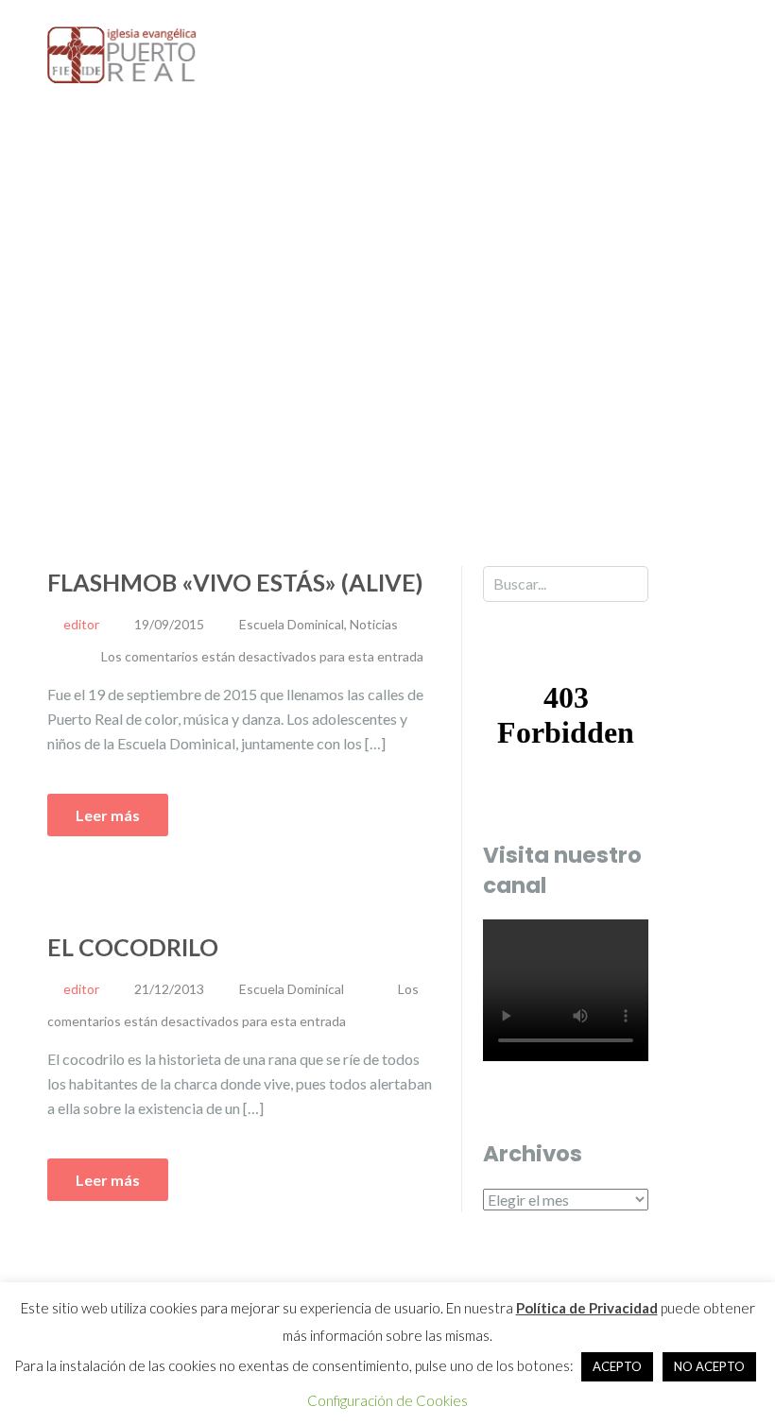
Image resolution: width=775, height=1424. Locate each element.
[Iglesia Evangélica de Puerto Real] (122, 53)
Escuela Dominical (291, 624)
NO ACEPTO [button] (709, 1366)
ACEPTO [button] (617, 1366)
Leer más (108, 815)
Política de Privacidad (587, 1307)
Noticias (374, 624)
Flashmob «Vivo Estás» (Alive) (235, 582)
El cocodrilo (132, 947)
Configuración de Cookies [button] (387, 1400)
